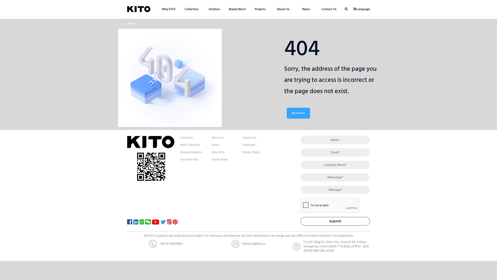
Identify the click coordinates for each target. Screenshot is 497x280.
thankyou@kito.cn (253, 243)
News (306, 9)
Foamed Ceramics (191, 152)
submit (335, 221)
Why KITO (168, 9)
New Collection (190, 145)
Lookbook (249, 145)
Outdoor (214, 9)
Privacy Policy (251, 152)
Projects (260, 9)
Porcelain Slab (189, 159)
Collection (191, 9)
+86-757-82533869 (171, 243)
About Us (283, 9)
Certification (219, 159)
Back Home (298, 113)
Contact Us (328, 9)
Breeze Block (237, 9)
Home (131, 23)
